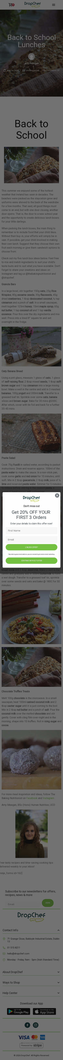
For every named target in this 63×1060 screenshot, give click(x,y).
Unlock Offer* (31, 547)
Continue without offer (31, 561)
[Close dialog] (57, 495)
